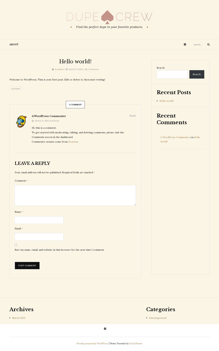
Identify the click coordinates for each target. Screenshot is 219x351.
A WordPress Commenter (49, 116)
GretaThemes (136, 343)
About (13, 44)
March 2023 (18, 317)
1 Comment (93, 69)
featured (15, 89)
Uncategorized (157, 317)
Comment (21, 180)
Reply (133, 115)
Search (161, 67)
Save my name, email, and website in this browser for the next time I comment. (59, 249)
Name (19, 211)
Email (19, 228)
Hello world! (166, 100)
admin (60, 69)
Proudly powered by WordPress (92, 343)
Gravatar (73, 141)
